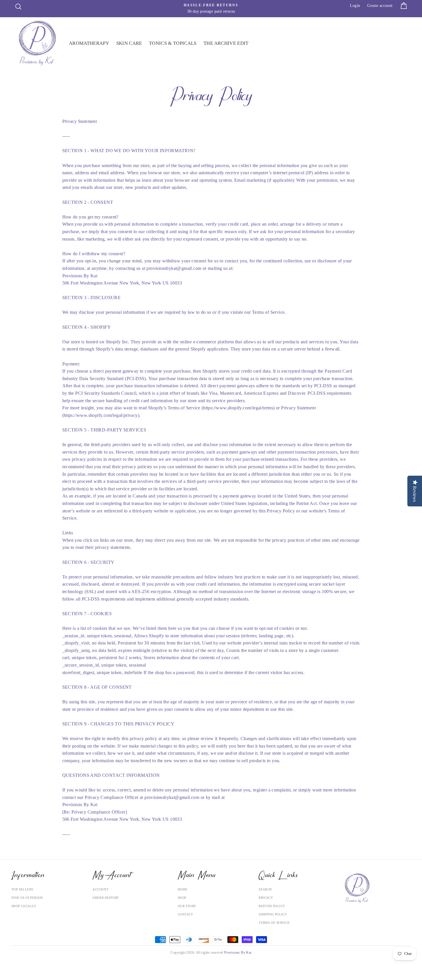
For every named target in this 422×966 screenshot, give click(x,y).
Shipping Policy (273, 914)
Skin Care (129, 43)
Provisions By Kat (237, 952)
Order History (105, 897)
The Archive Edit (226, 43)
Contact (185, 914)
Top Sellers (22, 889)
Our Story (187, 906)
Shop (182, 897)
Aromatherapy (89, 43)
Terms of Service (274, 922)
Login (355, 5)
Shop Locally (23, 906)
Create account (380, 5)
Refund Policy (272, 906)
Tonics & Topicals (173, 43)
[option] (211, 8)
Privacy (266, 897)
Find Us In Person (27, 897)
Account (100, 889)
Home (183, 889)
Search (265, 889)
